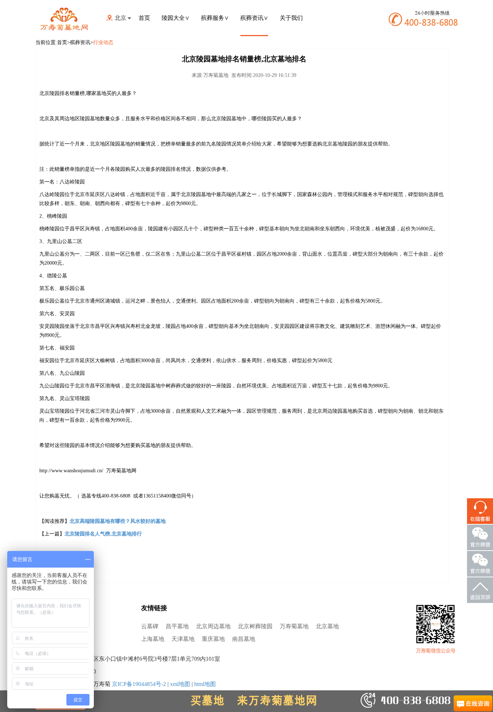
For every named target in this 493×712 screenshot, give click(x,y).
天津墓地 (183, 639)
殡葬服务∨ (215, 18)
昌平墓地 (177, 626)
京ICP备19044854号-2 (139, 684)
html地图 (205, 684)
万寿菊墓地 (294, 626)
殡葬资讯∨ (254, 18)
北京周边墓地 (213, 626)
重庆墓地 (213, 639)
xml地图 (180, 684)
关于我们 (291, 18)
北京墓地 (327, 626)
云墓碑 (149, 626)
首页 (144, 18)
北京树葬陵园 (255, 626)
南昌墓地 (243, 639)
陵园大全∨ (175, 18)
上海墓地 (152, 639)
